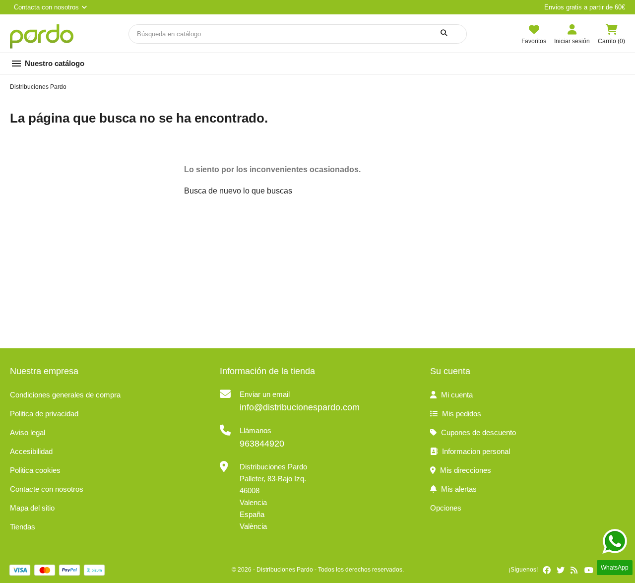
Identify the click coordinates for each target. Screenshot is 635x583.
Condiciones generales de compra (65, 394)
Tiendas (22, 526)
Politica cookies (35, 470)
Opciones (445, 508)
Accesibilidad (31, 451)
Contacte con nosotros (46, 489)
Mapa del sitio (32, 508)
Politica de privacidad (44, 413)
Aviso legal (27, 432)
